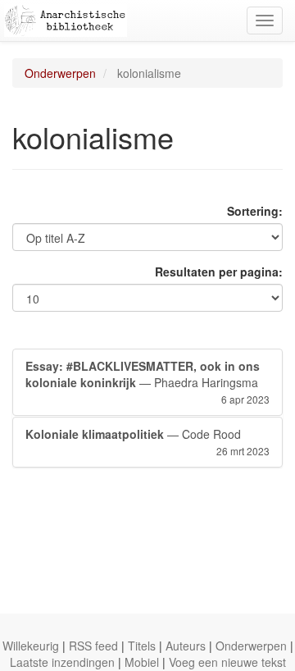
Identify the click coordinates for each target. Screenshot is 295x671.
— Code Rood (147, 442)
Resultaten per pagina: (219, 271)
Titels (142, 645)
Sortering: (255, 211)
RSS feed (93, 645)
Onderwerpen (60, 73)
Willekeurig (30, 645)
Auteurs (186, 645)
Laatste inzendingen (62, 662)
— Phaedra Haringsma (147, 382)
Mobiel (142, 662)
